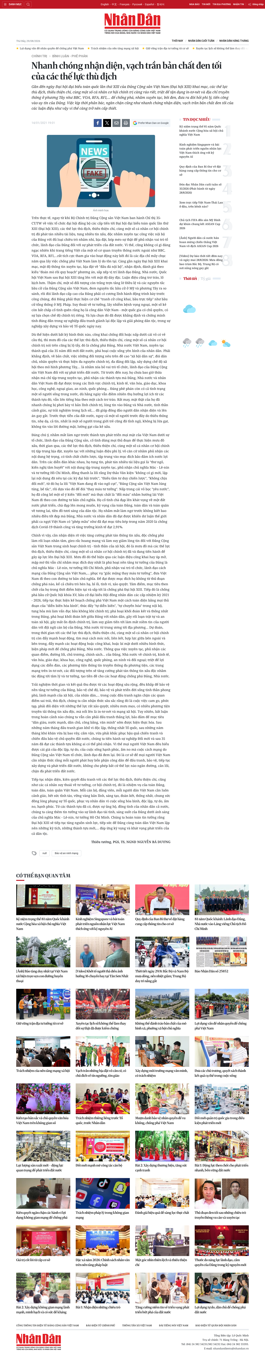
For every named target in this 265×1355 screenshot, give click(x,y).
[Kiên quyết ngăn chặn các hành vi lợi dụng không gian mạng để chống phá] (43, 1193)
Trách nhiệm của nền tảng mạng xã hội (43, 1071)
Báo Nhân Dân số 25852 (211, 971)
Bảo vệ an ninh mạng (66, 853)
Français (124, 4)
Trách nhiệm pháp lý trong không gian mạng (102, 1215)
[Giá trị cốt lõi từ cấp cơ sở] (43, 1240)
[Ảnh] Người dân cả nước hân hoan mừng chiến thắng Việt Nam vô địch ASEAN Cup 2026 (199, 242)
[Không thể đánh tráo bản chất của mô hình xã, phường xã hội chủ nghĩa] (162, 1004)
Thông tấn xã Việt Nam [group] (137, 1325)
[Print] (126, 123)
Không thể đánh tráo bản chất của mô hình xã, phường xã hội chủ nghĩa (160, 1025)
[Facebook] (98, 123)
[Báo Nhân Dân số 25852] (222, 952)
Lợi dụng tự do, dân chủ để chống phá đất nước (220, 1309)
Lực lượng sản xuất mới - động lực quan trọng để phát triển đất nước (39, 1167)
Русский (137, 4)
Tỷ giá (206, 278)
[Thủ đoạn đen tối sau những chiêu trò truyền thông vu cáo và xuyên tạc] (222, 1193)
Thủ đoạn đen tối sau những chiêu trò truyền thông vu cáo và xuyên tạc (220, 1215)
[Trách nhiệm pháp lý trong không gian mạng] (103, 1193)
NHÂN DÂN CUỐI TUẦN (201, 40)
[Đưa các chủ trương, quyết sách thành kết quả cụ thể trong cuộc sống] (222, 1051)
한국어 (160, 4)
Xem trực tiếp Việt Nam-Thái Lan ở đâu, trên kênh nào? (201, 204)
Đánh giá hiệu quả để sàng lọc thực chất (162, 1213)
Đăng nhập (258, 4)
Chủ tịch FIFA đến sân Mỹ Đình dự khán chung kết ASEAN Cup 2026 (199, 224)
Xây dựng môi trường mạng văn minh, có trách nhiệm (161, 1073)
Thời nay (177, 40)
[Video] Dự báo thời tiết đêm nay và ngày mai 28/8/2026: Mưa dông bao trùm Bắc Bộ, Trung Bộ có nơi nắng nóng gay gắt (201, 262)
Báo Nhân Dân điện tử (132, 24)
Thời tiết (190, 278)
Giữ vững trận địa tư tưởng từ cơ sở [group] (118, 48)
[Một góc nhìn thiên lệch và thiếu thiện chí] (162, 1240)
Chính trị (39, 56)
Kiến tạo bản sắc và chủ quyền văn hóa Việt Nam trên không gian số (42, 1120)
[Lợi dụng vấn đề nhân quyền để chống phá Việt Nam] (222, 1004)
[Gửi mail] (116, 123)
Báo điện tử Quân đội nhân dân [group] (216, 1325)
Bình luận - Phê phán (70, 56)
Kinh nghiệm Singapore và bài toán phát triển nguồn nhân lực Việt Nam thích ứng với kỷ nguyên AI (200, 151)
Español (149, 4)
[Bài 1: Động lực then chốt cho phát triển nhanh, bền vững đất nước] (222, 1146)
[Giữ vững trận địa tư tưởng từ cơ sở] (43, 1004)
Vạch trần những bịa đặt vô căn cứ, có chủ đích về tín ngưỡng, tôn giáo (101, 1073)
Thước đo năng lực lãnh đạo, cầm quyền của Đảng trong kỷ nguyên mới (220, 1262)
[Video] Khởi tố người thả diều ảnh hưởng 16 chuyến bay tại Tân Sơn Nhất (102, 973)
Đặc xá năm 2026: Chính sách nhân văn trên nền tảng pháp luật (103, 1262)
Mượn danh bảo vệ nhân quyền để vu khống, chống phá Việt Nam (160, 1120)
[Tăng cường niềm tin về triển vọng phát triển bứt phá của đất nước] (162, 1288)
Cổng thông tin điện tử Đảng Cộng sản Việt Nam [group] (47, 1325)
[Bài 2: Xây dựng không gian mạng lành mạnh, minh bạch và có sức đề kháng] (43, 1288)
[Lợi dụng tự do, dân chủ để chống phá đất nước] (222, 1288)
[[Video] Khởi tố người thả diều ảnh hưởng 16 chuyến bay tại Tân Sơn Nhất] (103, 952)
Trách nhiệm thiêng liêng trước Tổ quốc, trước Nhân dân (99, 1120)
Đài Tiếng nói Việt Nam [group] (173, 1325)
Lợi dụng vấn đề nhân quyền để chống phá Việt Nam (221, 1025)
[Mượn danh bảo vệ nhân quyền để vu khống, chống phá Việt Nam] (162, 1098)
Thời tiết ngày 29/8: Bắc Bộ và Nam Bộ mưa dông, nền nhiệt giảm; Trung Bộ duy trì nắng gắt (162, 976)
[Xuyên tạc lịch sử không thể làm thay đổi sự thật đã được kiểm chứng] (103, 1004)
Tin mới (206, 4)
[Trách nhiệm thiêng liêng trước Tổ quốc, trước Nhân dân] (103, 1098)
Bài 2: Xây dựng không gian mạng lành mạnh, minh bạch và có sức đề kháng (43, 1309)
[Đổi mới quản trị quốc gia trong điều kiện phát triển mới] (222, 1098)
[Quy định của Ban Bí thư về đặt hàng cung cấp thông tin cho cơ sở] (162, 899)
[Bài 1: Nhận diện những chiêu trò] (103, 1288)
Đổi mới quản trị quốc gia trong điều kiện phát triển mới (219, 1120)
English (105, 4)
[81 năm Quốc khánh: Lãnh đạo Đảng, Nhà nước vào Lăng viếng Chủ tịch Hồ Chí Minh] (222, 899)
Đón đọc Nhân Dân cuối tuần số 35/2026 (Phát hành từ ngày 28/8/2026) (200, 188)
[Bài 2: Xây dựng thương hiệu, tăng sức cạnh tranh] (162, 1146)
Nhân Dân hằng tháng (234, 40)
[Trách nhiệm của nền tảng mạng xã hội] (43, 1051)
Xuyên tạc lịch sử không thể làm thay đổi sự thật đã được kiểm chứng (101, 1025)
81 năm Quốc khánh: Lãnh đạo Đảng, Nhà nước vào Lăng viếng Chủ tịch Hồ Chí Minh (220, 924)
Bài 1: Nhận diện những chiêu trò (98, 1307)
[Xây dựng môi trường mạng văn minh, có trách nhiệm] (162, 1051)
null (45, 853)
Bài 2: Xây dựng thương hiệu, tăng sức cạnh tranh (161, 1167)
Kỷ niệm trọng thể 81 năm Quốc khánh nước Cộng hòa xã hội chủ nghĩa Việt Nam (201, 130)
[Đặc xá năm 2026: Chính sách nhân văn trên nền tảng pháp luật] (103, 1240)
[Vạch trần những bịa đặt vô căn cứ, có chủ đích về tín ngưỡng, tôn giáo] (103, 1051)
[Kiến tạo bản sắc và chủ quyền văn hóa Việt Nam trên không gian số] (43, 1098)
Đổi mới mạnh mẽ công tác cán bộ (99, 1165)
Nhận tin (238, 4)
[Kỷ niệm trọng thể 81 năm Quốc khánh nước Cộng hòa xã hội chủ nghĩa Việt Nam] (43, 899)
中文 (114, 4)
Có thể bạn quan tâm (43, 876)
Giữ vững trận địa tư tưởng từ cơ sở (39, 1023)
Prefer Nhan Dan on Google (153, 123)
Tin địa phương (222, 4)
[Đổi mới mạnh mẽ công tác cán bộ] (103, 1146)
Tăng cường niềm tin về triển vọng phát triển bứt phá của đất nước (162, 1309)
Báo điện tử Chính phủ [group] (100, 1325)
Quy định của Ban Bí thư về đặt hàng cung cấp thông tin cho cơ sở (200, 170)
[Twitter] (107, 123)
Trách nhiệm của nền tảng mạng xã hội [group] (66, 48)
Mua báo (194, 4)
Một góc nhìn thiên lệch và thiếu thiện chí (161, 1262)
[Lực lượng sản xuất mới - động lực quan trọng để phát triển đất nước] (43, 1146)
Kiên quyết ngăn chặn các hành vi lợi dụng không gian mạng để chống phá (41, 1215)
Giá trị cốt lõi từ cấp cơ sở (33, 1260)
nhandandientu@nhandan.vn (231, 1348)
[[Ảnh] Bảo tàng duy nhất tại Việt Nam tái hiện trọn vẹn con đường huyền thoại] (43, 952)
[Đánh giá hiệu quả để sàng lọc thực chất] (162, 1193)
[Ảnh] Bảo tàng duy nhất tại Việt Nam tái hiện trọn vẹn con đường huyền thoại (42, 976)
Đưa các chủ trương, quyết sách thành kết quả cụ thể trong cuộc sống (220, 1073)
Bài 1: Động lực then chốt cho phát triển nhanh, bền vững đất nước (221, 1167)
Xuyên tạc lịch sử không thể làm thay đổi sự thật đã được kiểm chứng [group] (189, 48)
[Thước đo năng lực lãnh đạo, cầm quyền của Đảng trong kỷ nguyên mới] (222, 1240)
